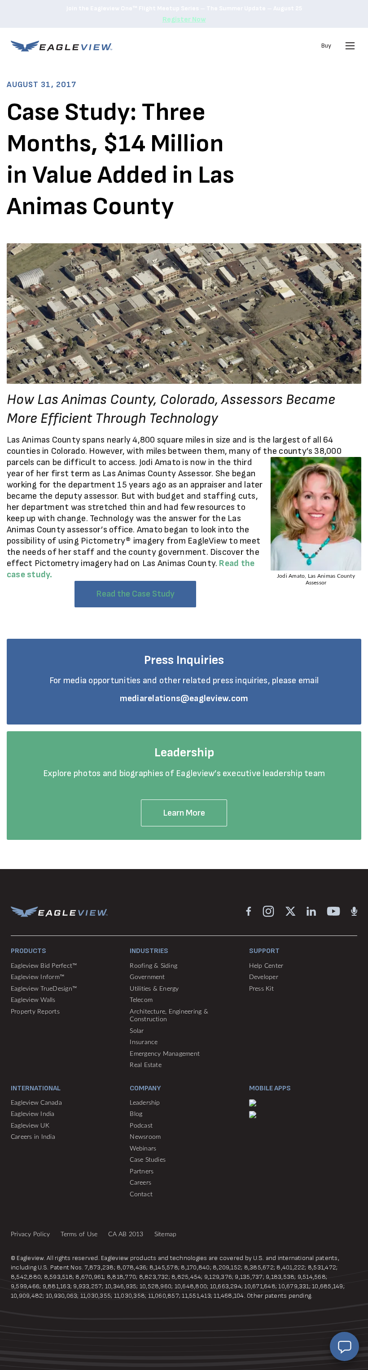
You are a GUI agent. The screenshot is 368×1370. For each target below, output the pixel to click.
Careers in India (33, 1137)
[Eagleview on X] (290, 911)
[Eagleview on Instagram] (268, 911)
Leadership (145, 1103)
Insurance (144, 1042)
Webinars (143, 1149)
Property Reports (35, 1012)
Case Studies (148, 1160)
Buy (326, 45)
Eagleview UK (30, 1126)
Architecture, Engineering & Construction (169, 1016)
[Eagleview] (61, 46)
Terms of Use (79, 1234)
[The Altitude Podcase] (354, 911)
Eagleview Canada (36, 1103)
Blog (136, 1114)
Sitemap (165, 1234)
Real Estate (146, 1065)
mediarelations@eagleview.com (184, 698)
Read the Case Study (135, 593)
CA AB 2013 (125, 1234)
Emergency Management (165, 1054)
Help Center (266, 966)
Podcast (141, 1126)
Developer (263, 977)
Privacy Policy (30, 1234)
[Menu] (350, 46)
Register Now (184, 19)
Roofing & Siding (153, 966)
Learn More (184, 813)
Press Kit (261, 989)
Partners (141, 1171)
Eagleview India (33, 1114)
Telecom (141, 1000)
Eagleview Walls (33, 1000)
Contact (141, 1194)
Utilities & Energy (154, 989)
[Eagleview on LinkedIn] (311, 911)
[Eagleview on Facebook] (248, 911)
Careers (140, 1183)
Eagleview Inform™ (37, 977)
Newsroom (145, 1137)
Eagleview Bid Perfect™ (44, 966)
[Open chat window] (344, 1346)
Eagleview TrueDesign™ (44, 989)
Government (147, 977)
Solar (137, 1031)
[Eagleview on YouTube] (333, 911)
